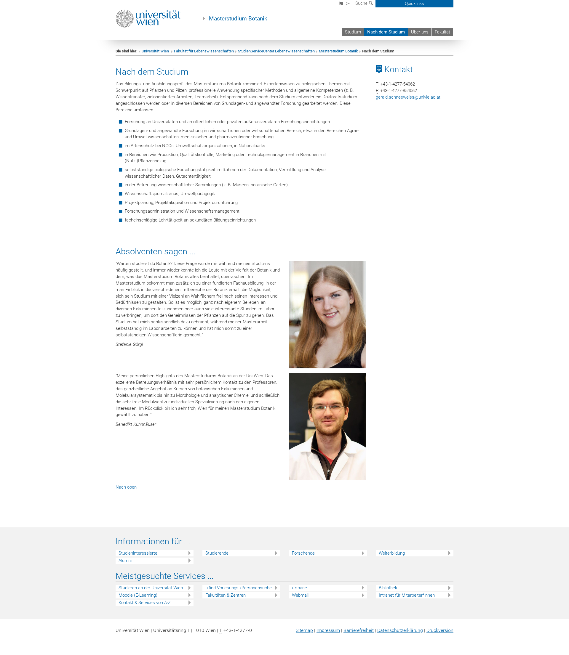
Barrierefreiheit (358, 630)
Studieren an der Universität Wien (151, 587)
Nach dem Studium (386, 32)
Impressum (328, 630)
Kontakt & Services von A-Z (145, 602)
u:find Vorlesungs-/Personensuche (238, 587)
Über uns (420, 32)
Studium (353, 32)
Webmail (300, 595)
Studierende (216, 553)
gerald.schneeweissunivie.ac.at (408, 97)
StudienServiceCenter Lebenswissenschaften (276, 51)
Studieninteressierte (138, 553)
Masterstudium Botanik (238, 18)
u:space (299, 587)
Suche (362, 3)
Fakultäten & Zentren (225, 595)
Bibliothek (388, 587)
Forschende (303, 553)
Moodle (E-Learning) (138, 595)
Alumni (125, 560)
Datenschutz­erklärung (400, 630)
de (346, 3)
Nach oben (126, 487)
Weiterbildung (392, 553)
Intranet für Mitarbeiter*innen (407, 595)
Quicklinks (414, 3)
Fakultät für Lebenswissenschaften (204, 51)
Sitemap (304, 630)
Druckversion (439, 630)
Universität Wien (156, 51)
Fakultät (442, 32)
